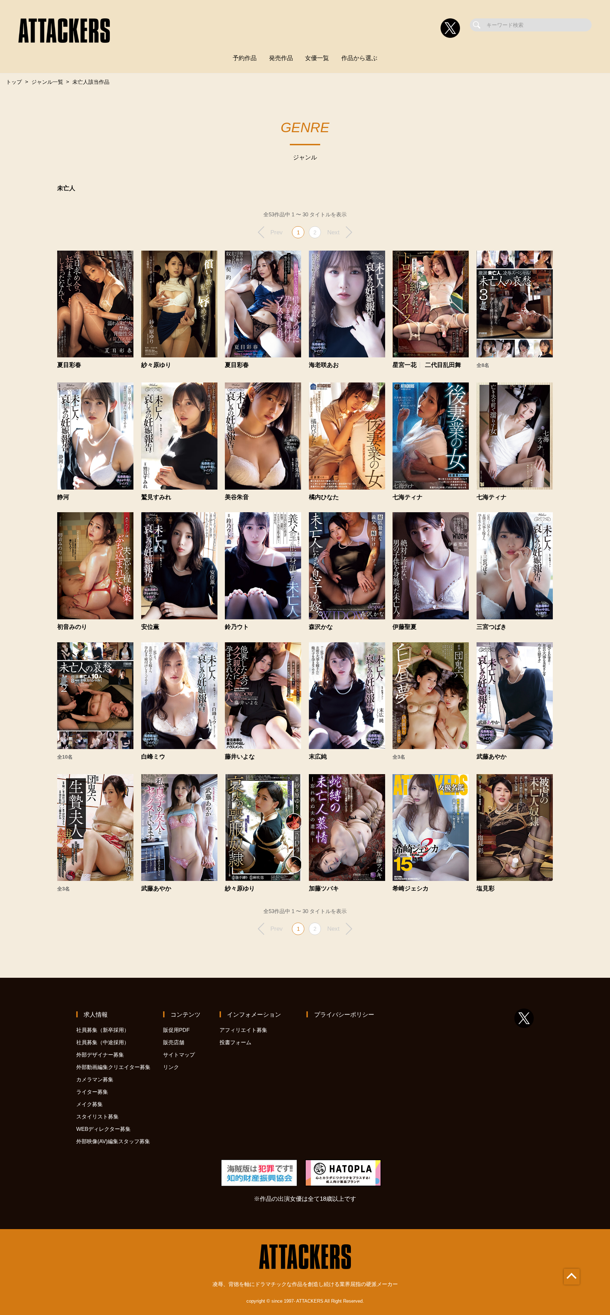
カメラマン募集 (94, 1079)
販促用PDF (176, 1030)
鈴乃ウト (237, 627)
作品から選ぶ (359, 58)
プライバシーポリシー (344, 1014)
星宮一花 (405, 365)
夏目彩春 (69, 365)
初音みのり (72, 627)
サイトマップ (179, 1055)
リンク (171, 1067)
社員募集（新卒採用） (102, 1030)
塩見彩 (486, 889)
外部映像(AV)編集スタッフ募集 (113, 1141)
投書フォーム (235, 1042)
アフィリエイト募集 (243, 1030)
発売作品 (281, 58)
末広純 (318, 757)
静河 (63, 497)
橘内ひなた (324, 497)
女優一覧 (317, 58)
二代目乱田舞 (443, 365)
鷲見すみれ (156, 497)
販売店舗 (173, 1042)
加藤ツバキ (324, 889)
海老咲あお (324, 365)
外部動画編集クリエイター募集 (113, 1067)
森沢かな (321, 627)
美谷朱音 (237, 497)
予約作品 (245, 58)
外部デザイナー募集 (100, 1055)
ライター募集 (92, 1092)
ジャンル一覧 (47, 82)
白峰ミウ (153, 757)
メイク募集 (89, 1104)
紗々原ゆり (156, 365)
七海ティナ (408, 497)
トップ (14, 82)
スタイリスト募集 (97, 1117)
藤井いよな (240, 757)
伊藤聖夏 (405, 627)
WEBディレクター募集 (103, 1129)
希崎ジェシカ (411, 889)
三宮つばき (492, 627)
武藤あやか (492, 757)
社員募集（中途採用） (102, 1042)
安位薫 (150, 627)
